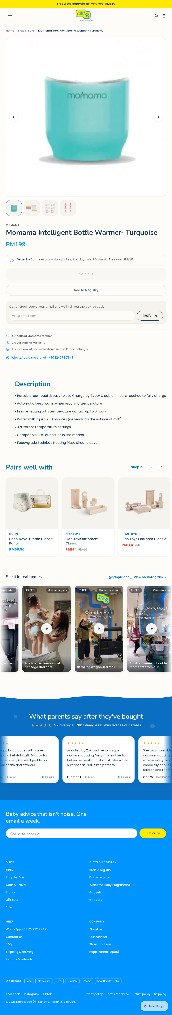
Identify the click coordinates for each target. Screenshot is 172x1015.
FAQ (9, 944)
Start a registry (100, 870)
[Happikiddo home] (84, 15)
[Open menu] (10, 15)
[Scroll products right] (162, 467)
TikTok (47, 994)
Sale (9, 907)
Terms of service (117, 994)
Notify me (150, 315)
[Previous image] (13, 117)
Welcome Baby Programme (109, 885)
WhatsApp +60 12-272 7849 (26, 929)
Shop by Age (15, 877)
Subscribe (153, 833)
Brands (11, 892)
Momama (13, 225)
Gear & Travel (16, 885)
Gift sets (12, 900)
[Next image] (158, 117)
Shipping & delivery (20, 952)
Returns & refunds (19, 959)
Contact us (14, 937)
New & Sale (26, 31)
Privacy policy (93, 994)
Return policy (141, 994)
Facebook (13, 994)
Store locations (100, 944)
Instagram (31, 994)
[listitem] (14, 208)
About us (95, 929)
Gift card (95, 900)
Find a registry (99, 877)
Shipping (160, 994)
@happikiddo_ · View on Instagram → (137, 577)
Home (10, 31)
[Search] (156, 16)
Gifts (9, 870)
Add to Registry (86, 290)
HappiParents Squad (104, 952)
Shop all (137, 467)
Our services (98, 937)
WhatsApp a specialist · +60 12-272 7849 (42, 357)
